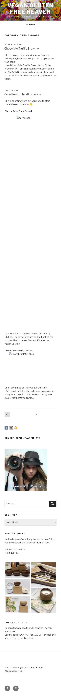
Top (58, 695)
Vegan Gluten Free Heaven (30, 8)
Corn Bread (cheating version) (23, 94)
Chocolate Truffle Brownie (21, 48)
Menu (32, 24)
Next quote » (11, 553)
